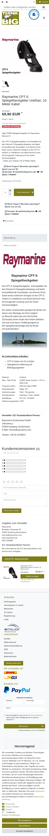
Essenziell (10, 804)
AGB (6, 649)
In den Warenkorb (23, 192)
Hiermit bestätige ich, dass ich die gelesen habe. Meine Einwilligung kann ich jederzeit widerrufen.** (24, 717)
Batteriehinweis (10, 656)
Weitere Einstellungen (11, 815)
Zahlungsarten (10, 602)
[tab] (24, 238)
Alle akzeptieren (24, 820)
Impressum (8, 653)
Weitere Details (10, 245)
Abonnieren (23, 726)
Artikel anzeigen (32, 576)
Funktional (10, 812)
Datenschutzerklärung (13, 646)
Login (6, 619)
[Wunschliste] (34, 2)
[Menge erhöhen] (10, 190)
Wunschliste (9, 221)
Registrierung (9, 616)
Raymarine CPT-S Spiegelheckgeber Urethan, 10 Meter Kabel (31, 567)
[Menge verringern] (10, 194)
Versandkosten (21, 123)
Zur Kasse (8, 612)
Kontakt (7, 639)
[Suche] (43, 7)
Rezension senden (11, 511)
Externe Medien (12, 807)
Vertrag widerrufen (13, 663)
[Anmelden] (3, 2)
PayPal (9, 809)
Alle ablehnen (24, 826)
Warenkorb (8, 609)
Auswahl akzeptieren (24, 831)
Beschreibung (9, 238)
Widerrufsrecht (10, 642)
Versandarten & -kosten (13, 605)
